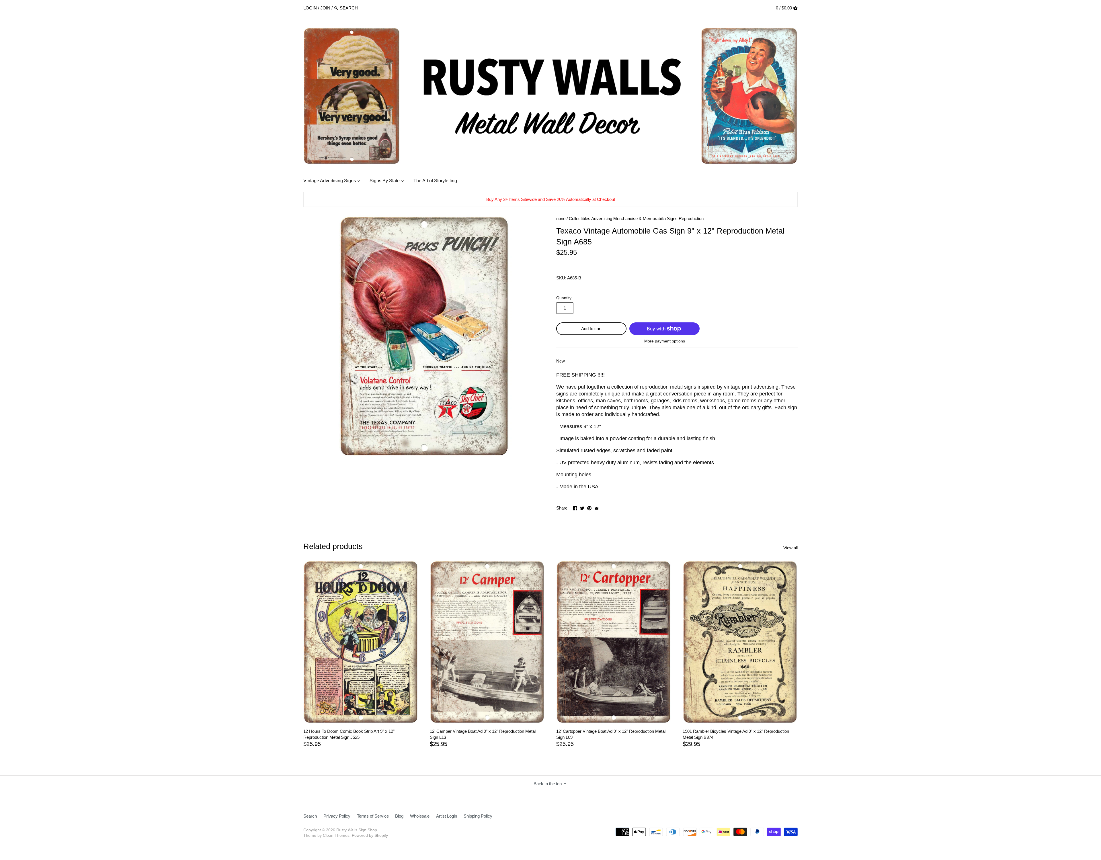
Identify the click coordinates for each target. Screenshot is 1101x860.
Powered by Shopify (370, 835)
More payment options (664, 341)
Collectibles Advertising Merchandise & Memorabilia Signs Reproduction (636, 218)
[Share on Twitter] (582, 507)
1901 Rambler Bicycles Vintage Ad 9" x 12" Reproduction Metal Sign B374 (736, 734)
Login (310, 7)
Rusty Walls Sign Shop (356, 830)
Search (310, 816)
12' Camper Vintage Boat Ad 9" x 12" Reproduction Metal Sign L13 (483, 734)
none (560, 218)
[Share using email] (596, 507)
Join (325, 7)
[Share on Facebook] (575, 507)
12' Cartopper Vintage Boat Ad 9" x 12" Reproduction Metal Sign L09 (610, 734)
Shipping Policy (478, 816)
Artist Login (446, 816)
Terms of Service (373, 816)
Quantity (563, 298)
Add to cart (591, 328)
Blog (399, 816)
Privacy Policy (336, 816)
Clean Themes (336, 835)
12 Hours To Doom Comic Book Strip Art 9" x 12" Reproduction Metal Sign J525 (349, 734)
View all (790, 547)
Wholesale (420, 816)
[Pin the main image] (589, 507)
